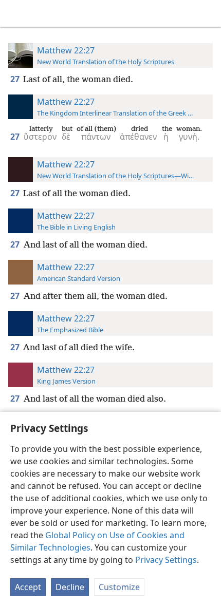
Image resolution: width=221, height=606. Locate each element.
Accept (28, 587)
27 (15, 79)
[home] (15, 13)
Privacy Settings (166, 559)
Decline (70, 587)
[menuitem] (15, 13)
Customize (119, 587)
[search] (208, 13)
